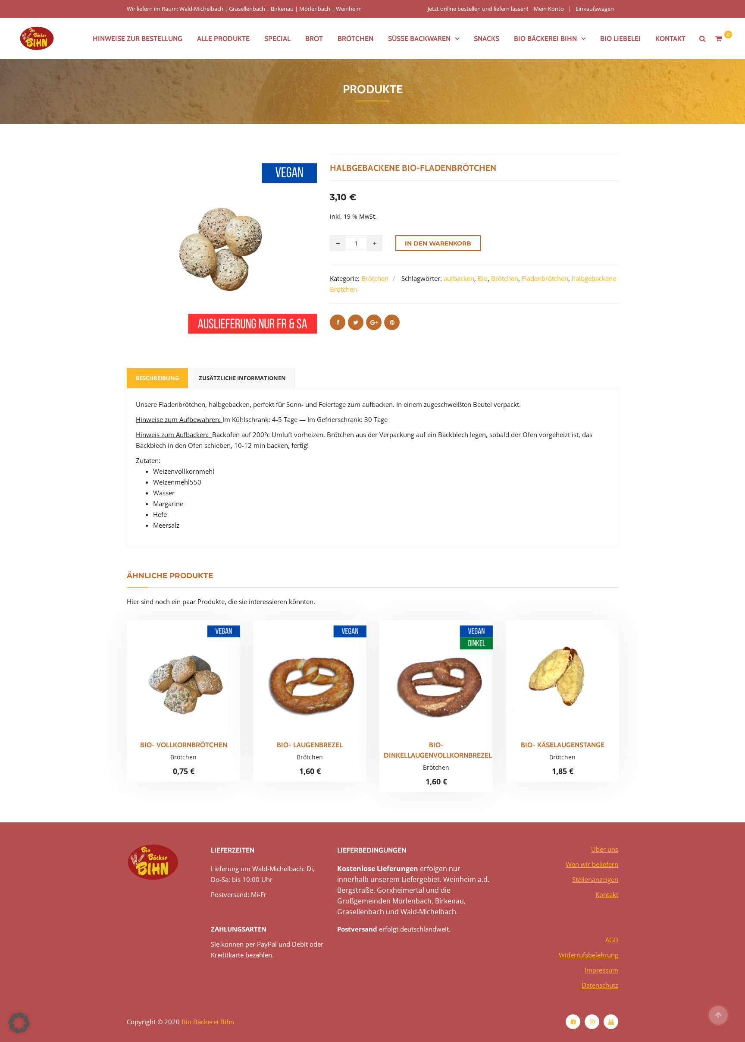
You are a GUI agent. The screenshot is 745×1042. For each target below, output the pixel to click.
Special (277, 39)
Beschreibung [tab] (157, 378)
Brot (314, 39)
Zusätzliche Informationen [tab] (242, 378)
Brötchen (355, 39)
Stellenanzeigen (595, 879)
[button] (19, 1023)
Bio (483, 278)
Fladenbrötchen (545, 278)
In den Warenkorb (438, 243)
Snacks (486, 39)
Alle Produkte (223, 39)
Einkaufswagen (595, 9)
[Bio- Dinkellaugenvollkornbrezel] (422, 683)
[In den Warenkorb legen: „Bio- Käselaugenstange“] (577, 680)
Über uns (604, 849)
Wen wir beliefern (592, 864)
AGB (611, 939)
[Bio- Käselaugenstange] (548, 680)
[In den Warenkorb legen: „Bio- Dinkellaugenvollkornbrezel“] (451, 683)
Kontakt (670, 39)
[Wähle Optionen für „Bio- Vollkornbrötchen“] (198, 680)
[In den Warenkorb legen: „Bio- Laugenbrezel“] (325, 680)
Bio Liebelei (620, 39)
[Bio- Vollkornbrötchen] (169, 680)
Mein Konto (549, 9)
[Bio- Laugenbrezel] (295, 680)
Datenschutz (600, 985)
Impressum (601, 970)
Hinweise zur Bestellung (137, 39)
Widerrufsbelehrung (588, 955)
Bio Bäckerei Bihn (208, 1021)
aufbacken (459, 278)
